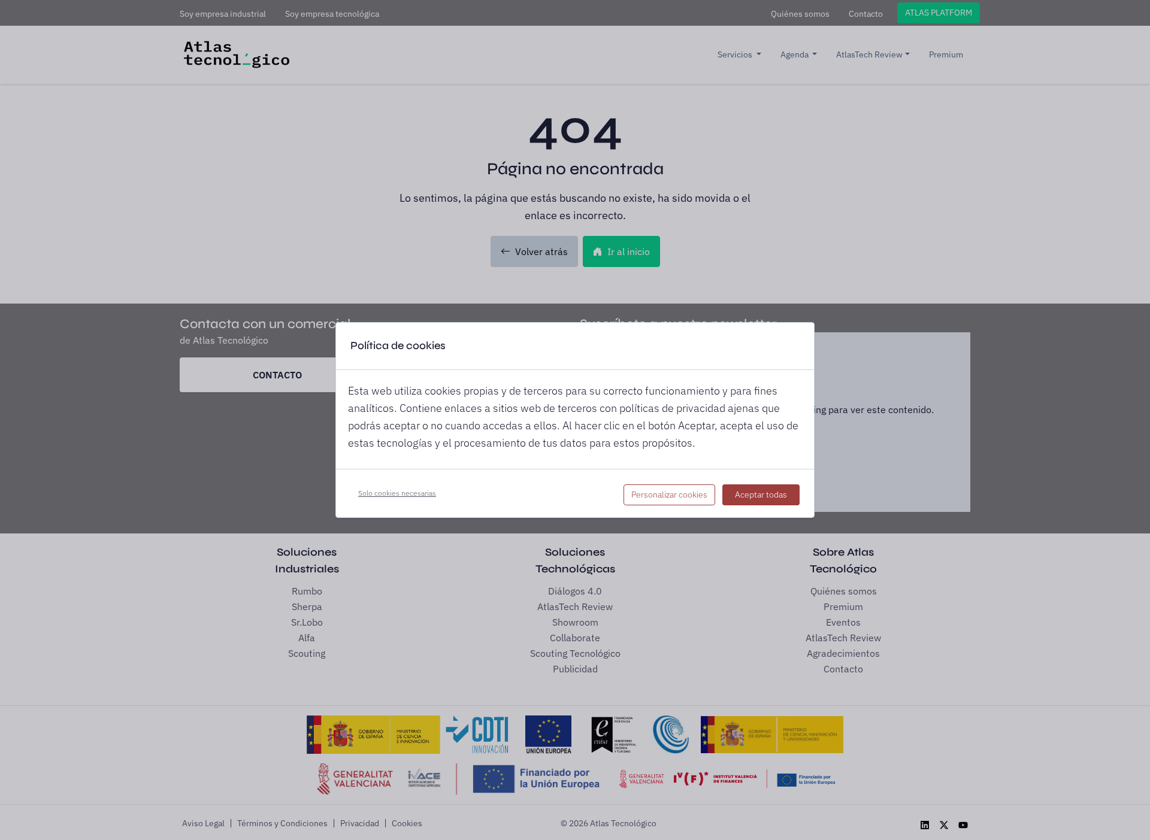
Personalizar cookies (669, 494)
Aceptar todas (761, 494)
